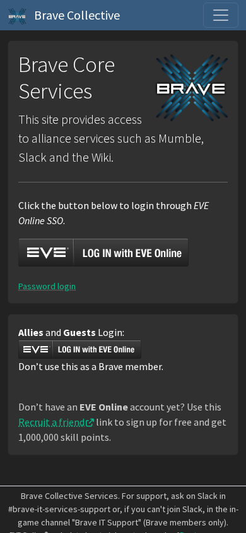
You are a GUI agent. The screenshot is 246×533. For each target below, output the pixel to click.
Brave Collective (76, 15)
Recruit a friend (51, 422)
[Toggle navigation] (220, 15)
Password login (47, 286)
